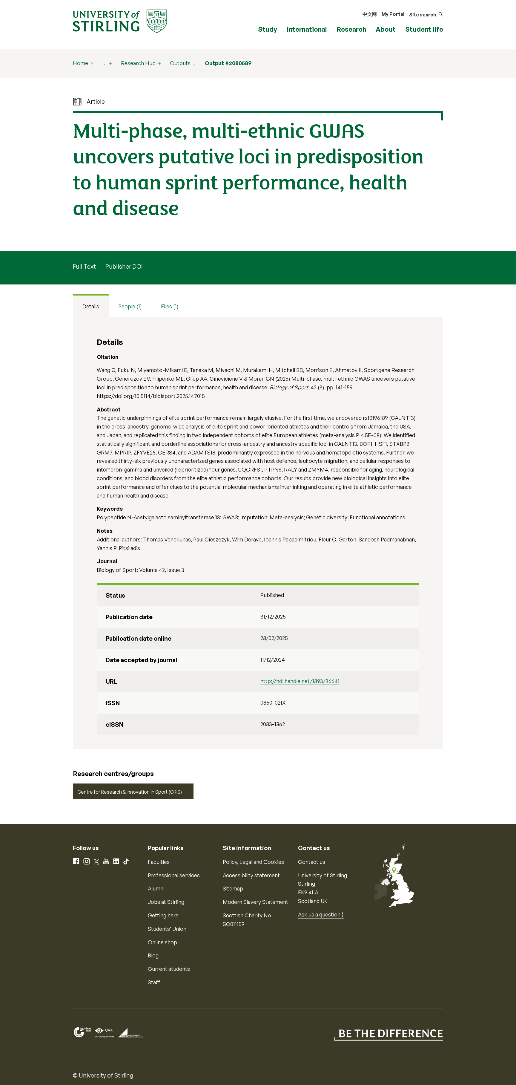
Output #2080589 (228, 63)
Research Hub (138, 63)
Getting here (163, 915)
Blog (153, 955)
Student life (424, 29)
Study (267, 29)
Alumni (156, 888)
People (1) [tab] (130, 306)
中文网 (370, 14)
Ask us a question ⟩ (321, 914)
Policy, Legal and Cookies (253, 861)
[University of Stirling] (120, 20)
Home (80, 63)
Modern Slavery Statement (255, 902)
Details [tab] (90, 306)
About (386, 29)
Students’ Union (167, 928)
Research (351, 29)
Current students (169, 968)
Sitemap (233, 888)
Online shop (162, 942)
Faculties (159, 861)
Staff (154, 982)
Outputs (180, 63)
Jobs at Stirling (166, 902)
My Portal (393, 14)
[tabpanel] (258, 533)
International (307, 29)
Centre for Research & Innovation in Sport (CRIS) (129, 792)
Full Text (84, 266)
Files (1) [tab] (170, 306)
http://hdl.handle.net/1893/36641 (300, 681)
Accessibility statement (251, 875)
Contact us (311, 861)
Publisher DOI (124, 266)
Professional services (174, 875)
